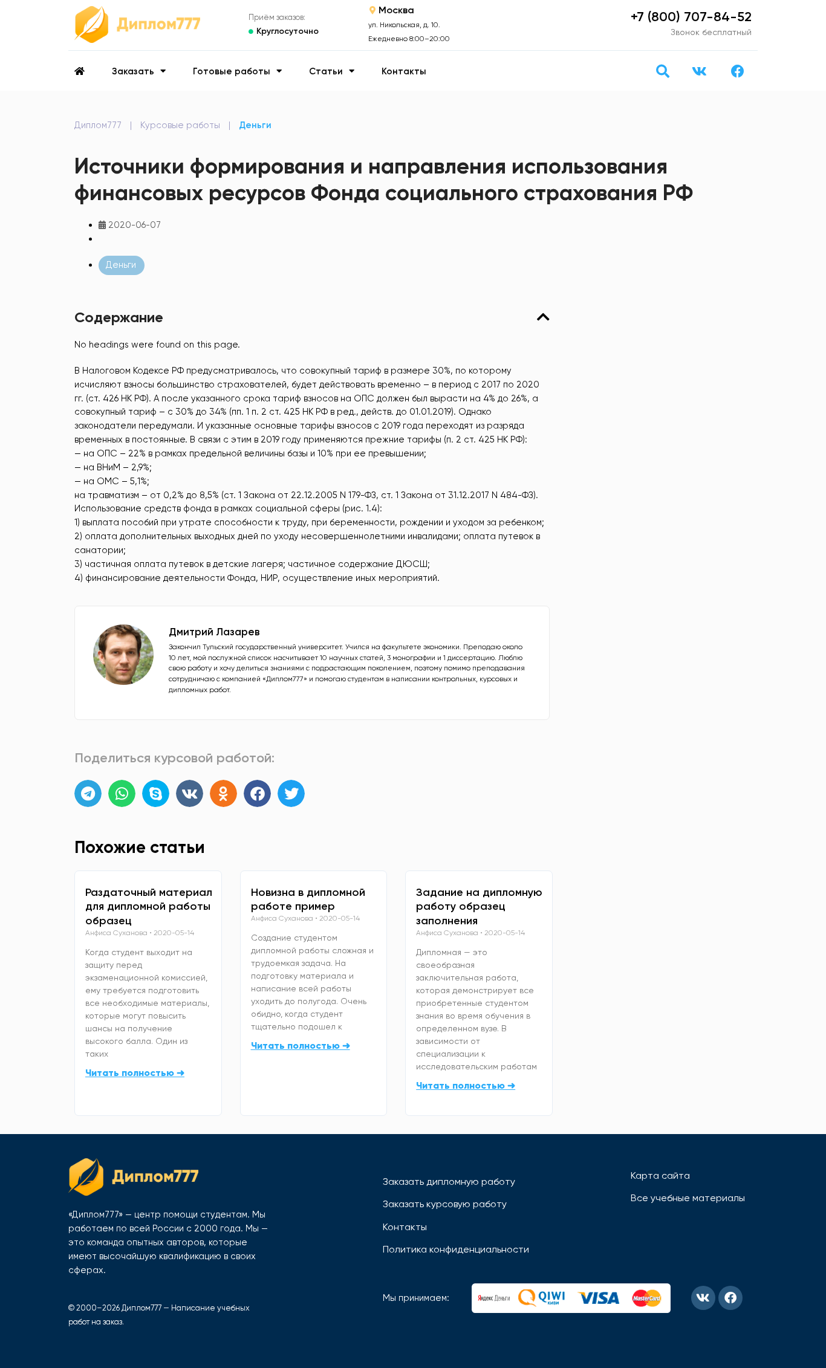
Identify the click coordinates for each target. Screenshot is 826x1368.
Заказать (133, 71)
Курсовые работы (180, 125)
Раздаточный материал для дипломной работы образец (148, 907)
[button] (662, 71)
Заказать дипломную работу (449, 1181)
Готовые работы (231, 71)
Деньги (255, 125)
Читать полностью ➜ (134, 1072)
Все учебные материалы (688, 1198)
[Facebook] (737, 71)
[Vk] (699, 71)
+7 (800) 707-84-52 (691, 16)
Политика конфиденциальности (456, 1249)
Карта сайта (660, 1175)
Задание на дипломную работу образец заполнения (479, 907)
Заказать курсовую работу (445, 1204)
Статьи (326, 71)
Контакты (404, 71)
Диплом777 (98, 125)
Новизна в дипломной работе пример (308, 899)
